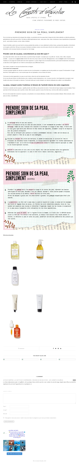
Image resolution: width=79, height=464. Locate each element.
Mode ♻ (20, 1)
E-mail (5, 410)
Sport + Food (63, 1)
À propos (12, 1)
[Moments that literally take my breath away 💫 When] (11, 448)
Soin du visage (39, 29)
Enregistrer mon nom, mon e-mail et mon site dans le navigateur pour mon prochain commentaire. (30, 418)
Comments (21, 348)
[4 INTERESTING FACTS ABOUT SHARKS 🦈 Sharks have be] (6, 443)
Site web (5, 413)
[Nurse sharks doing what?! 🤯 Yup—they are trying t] (22, 448)
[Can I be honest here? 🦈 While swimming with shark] (6, 448)
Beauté (52, 1)
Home (4, 1)
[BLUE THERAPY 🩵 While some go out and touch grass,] (17, 443)
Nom (4, 406)
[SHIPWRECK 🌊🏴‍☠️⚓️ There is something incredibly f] (17, 448)
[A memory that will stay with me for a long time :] (22, 443)
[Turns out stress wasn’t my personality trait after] (11, 443)
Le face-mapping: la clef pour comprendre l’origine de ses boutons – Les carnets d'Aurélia (33, 380)
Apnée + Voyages (31, 1)
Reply (74, 380)
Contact (5, 5)
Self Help (43, 1)
